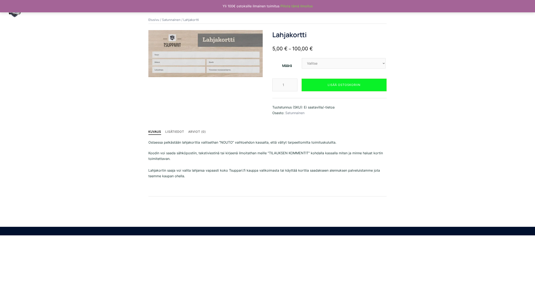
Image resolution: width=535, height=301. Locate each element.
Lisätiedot (174, 131)
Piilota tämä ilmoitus (296, 6)
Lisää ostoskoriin (344, 85)
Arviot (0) (197, 131)
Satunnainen (294, 113)
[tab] (154, 131)
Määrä (287, 66)
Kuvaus (154, 131)
